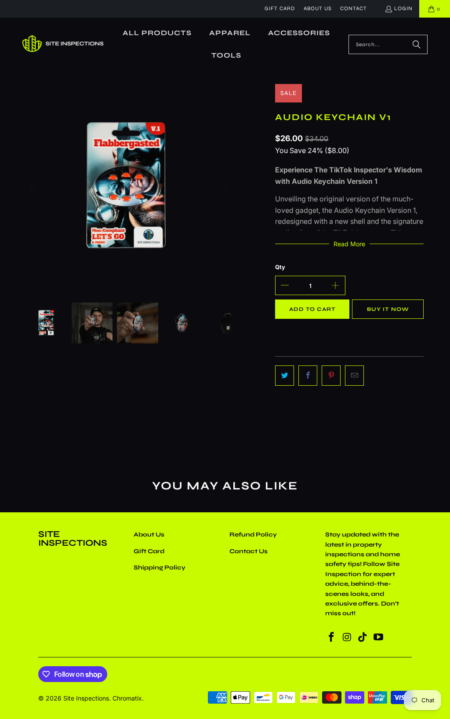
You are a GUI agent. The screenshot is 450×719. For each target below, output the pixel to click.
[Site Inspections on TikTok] (363, 637)
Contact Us (248, 551)
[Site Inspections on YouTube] (378, 637)
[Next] (225, 186)
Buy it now (388, 309)
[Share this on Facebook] (307, 375)
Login (403, 8)
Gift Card (280, 8)
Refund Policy (253, 534)
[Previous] (33, 186)
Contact (353, 8)
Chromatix (127, 698)
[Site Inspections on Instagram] (347, 637)
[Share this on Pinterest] (331, 375)
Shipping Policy (159, 567)
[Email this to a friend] (354, 375)
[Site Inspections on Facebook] (331, 637)
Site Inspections (86, 698)
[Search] (417, 44)
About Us (317, 8)
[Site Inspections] (63, 44)
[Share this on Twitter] (284, 375)
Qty (280, 266)
